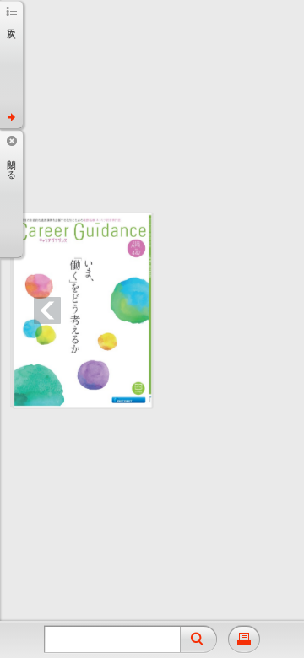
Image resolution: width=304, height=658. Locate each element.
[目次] (11, 64)
